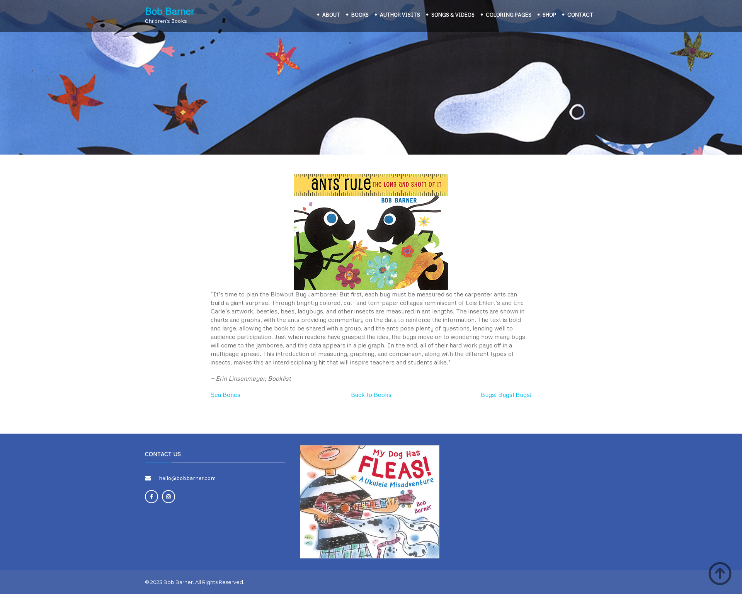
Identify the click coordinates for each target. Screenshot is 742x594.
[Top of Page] (720, 573)
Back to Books (371, 394)
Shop (549, 15)
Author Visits (400, 15)
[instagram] (168, 496)
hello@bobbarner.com (187, 478)
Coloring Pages (508, 15)
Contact (580, 15)
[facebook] (151, 496)
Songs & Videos (453, 15)
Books (360, 15)
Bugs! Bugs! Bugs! (506, 394)
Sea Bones (225, 394)
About (331, 15)
